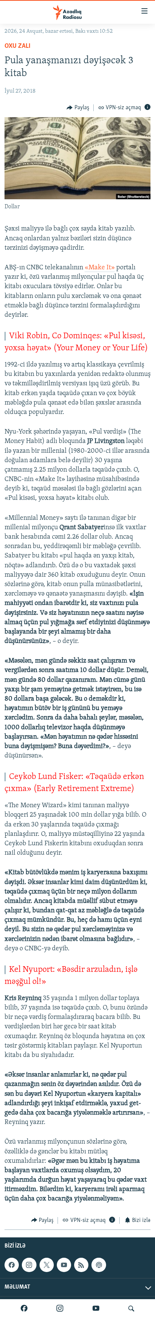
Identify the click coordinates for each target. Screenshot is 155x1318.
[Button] (78, 108)
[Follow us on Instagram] (29, 1265)
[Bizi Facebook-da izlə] (24, 1308)
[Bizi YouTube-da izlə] (96, 1308)
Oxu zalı (17, 46)
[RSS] (81, 1265)
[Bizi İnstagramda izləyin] (59, 1308)
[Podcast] (98, 1265)
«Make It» (100, 267)
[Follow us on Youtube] (64, 1265)
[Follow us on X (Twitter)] (47, 1265)
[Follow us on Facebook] (12, 1265)
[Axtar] (131, 1308)
